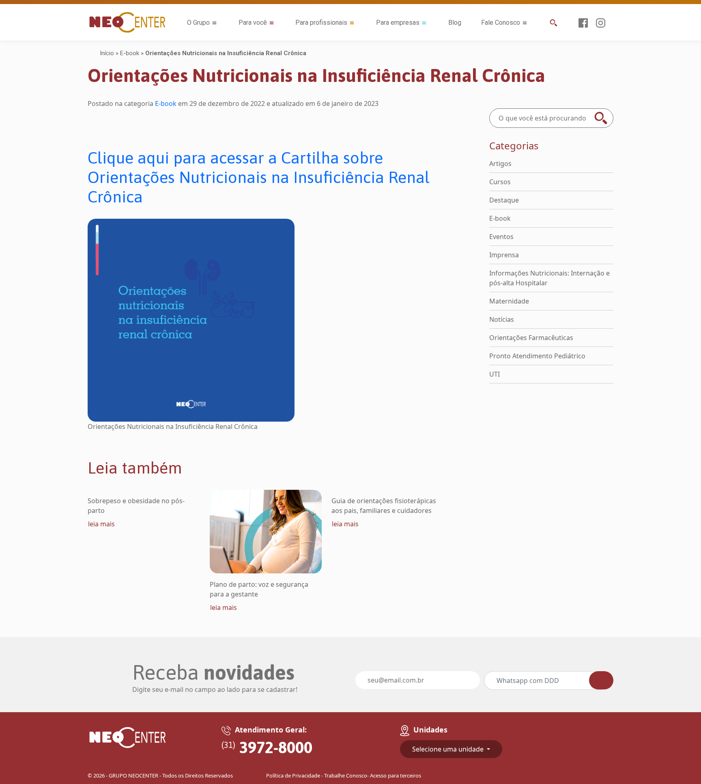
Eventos (501, 236)
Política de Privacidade (293, 775)
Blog (454, 22)
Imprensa (504, 254)
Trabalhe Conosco (345, 775)
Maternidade (509, 301)
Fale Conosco (500, 22)
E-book (129, 53)
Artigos (500, 163)
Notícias (501, 319)
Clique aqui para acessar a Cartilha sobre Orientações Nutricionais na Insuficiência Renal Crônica (259, 177)
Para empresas (397, 22)
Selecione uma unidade (448, 749)
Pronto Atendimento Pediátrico (537, 355)
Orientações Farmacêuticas (531, 337)
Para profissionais (321, 22)
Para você (253, 22)
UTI (494, 374)
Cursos (500, 181)
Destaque (504, 200)
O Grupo (198, 22)
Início (107, 53)
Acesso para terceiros (395, 775)
